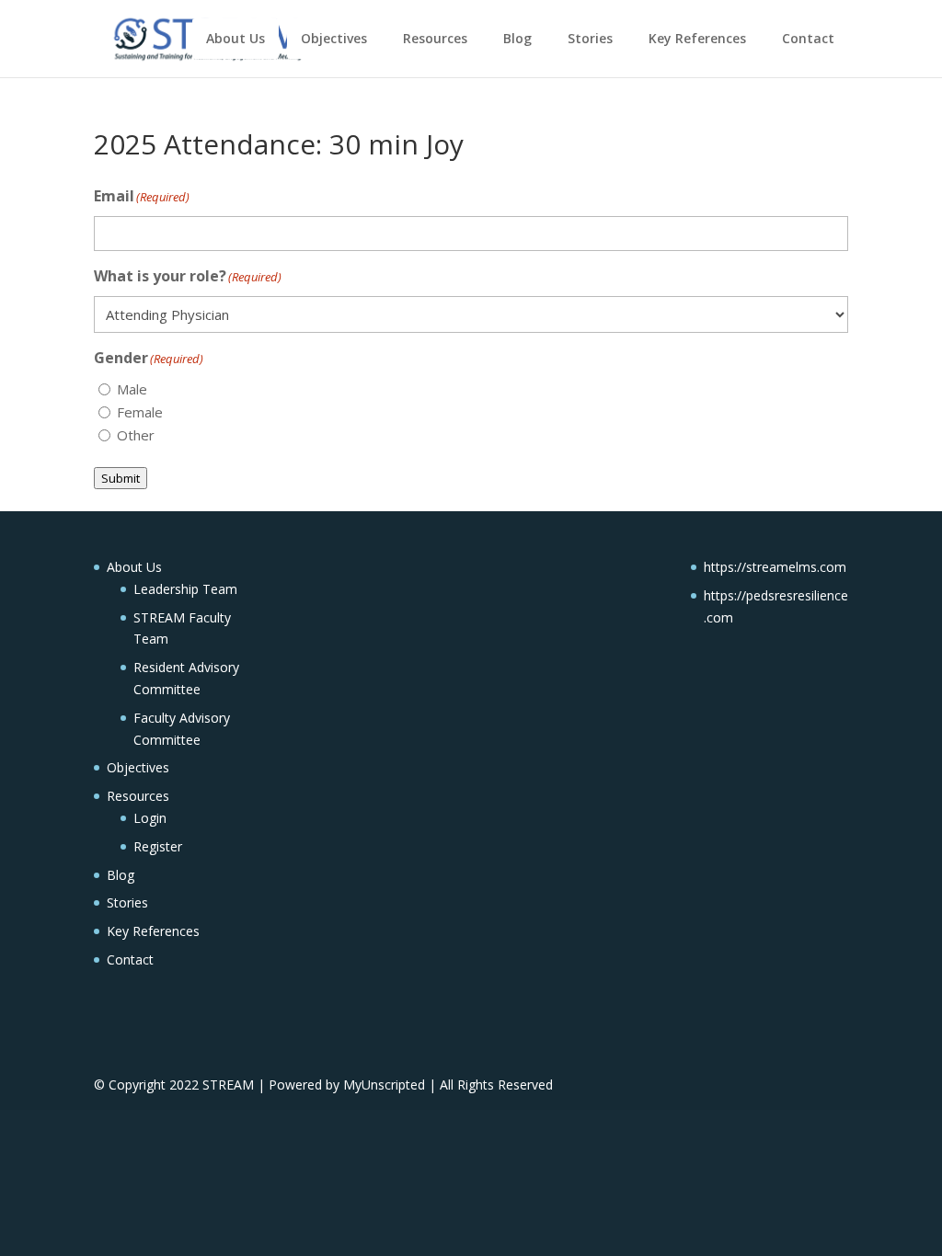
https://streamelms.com (775, 567)
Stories (590, 38)
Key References (697, 38)
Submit (120, 478)
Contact (808, 38)
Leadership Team (185, 589)
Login (150, 818)
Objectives (334, 38)
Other (136, 435)
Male (132, 389)
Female (140, 412)
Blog (517, 38)
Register (157, 846)
